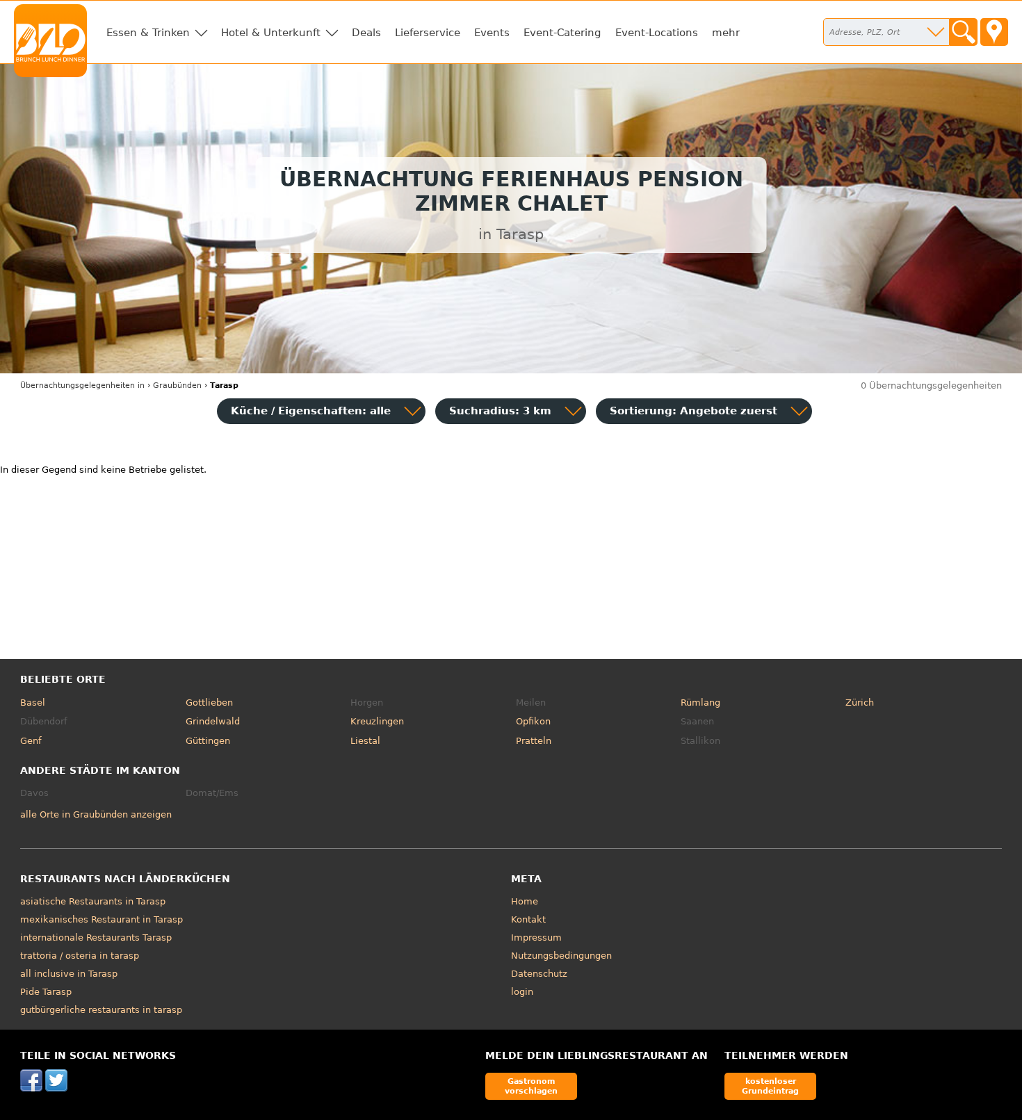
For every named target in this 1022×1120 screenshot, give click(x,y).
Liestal (365, 741)
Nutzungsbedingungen (561, 955)
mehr (726, 32)
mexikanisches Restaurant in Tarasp (101, 919)
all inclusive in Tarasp (68, 973)
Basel (32, 702)
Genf (31, 741)
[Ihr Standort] (994, 32)
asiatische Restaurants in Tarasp (92, 901)
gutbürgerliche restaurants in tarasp (101, 1010)
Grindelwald (213, 721)
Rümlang (700, 702)
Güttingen (208, 741)
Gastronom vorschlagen (531, 1085)
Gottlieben (209, 702)
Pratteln (533, 741)
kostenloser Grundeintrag (770, 1085)
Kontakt (528, 919)
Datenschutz (539, 973)
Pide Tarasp (46, 992)
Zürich (859, 702)
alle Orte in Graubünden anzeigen (96, 814)
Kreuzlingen (377, 721)
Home (524, 901)
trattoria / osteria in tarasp (79, 955)
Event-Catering (562, 32)
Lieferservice (427, 32)
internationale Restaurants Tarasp (96, 937)
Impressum (536, 937)
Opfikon (533, 721)
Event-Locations (656, 32)
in (82, 385)
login (522, 992)
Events (492, 32)
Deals (366, 32)
